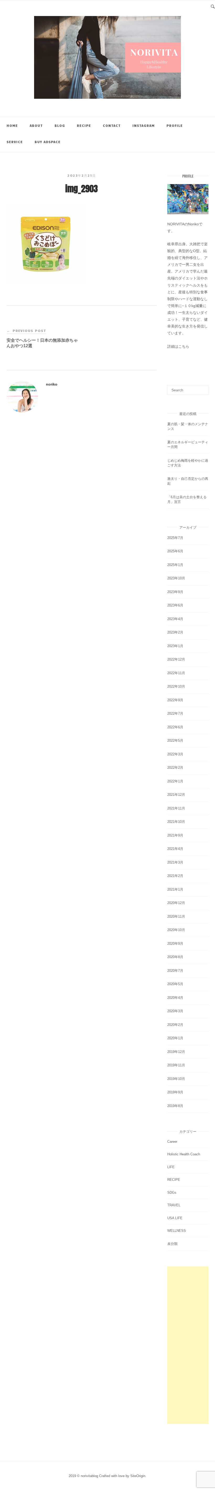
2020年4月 (175, 998)
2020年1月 (175, 1038)
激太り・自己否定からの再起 (187, 481)
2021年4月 (175, 849)
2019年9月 (175, 1092)
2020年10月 (176, 930)
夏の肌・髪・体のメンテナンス (187, 426)
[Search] (203, 387)
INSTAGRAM (143, 125)
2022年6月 (175, 727)
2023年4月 (175, 619)
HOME (12, 125)
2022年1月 (175, 781)
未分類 (172, 1244)
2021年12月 (176, 795)
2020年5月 (175, 984)
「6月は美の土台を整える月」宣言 (187, 499)
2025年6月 (175, 551)
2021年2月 (175, 876)
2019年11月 (176, 1065)
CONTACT (112, 125)
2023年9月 (175, 592)
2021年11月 (176, 808)
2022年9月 (175, 700)
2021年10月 (176, 822)
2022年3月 (175, 754)
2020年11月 (176, 916)
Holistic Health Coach (183, 1154)
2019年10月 (176, 1079)
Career (172, 1142)
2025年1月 (175, 565)
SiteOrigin (137, 1476)
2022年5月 (175, 740)
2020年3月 (175, 1011)
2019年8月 (175, 1106)
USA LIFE (174, 1218)
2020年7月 (175, 971)
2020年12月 (176, 903)
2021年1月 (175, 889)
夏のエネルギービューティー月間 (187, 444)
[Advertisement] (187, 1345)
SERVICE (15, 142)
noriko (51, 384)
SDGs (171, 1192)
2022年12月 (176, 659)
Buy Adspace (48, 142)
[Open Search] (213, 6)
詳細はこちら (178, 346)
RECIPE (84, 125)
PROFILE (174, 125)
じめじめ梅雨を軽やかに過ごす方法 (187, 463)
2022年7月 (175, 713)
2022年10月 (176, 686)
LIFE (171, 1167)
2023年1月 (175, 646)
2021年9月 (175, 835)
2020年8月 (175, 957)
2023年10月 (176, 578)
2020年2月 (175, 1025)
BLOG (60, 125)
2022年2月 (175, 768)
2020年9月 (175, 943)
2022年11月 (176, 673)
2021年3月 (175, 862)
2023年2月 (175, 632)
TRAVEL (173, 1205)
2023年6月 (175, 605)
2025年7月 (175, 538)
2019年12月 (176, 1052)
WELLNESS (176, 1231)
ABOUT (36, 125)
